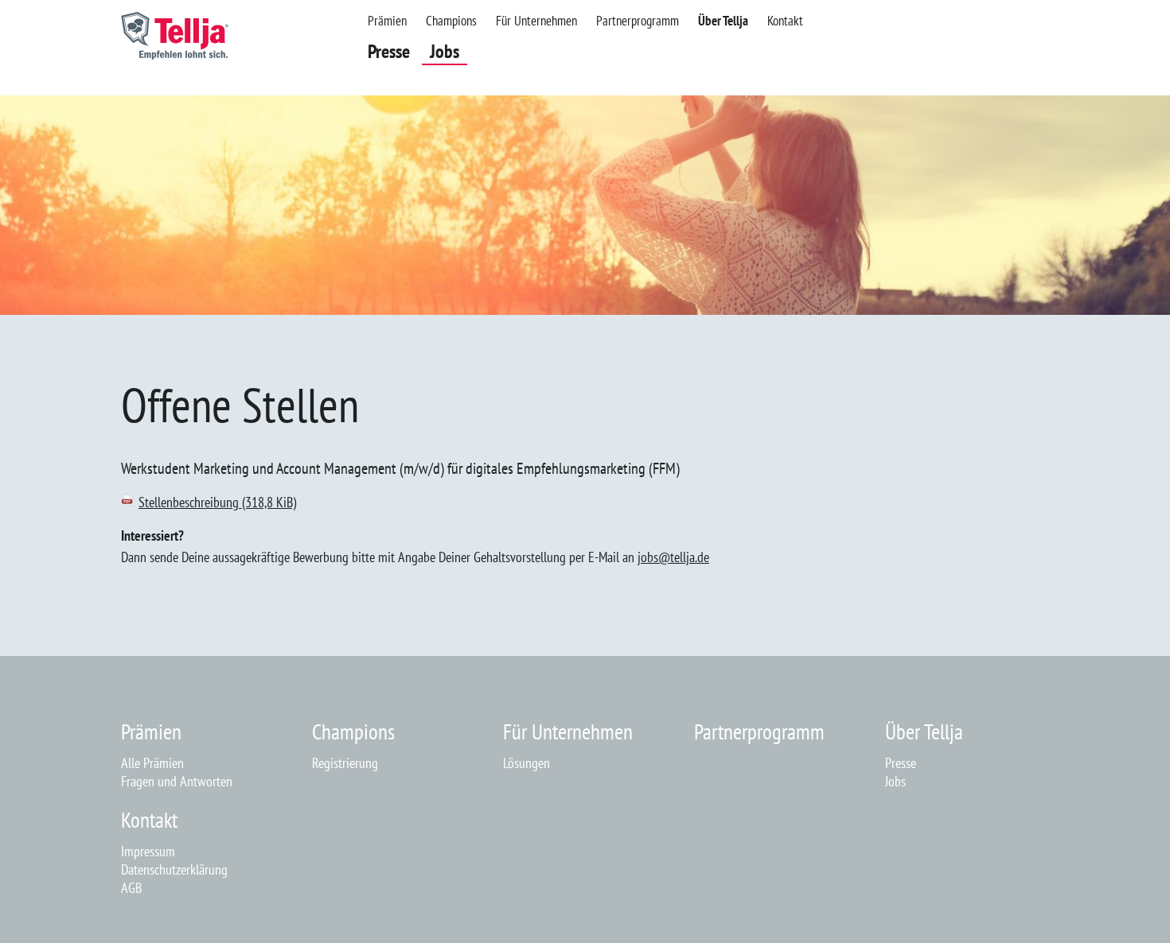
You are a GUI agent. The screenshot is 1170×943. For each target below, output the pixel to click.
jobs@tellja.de (673, 557)
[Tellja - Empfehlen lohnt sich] (174, 54)
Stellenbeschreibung (217, 502)
